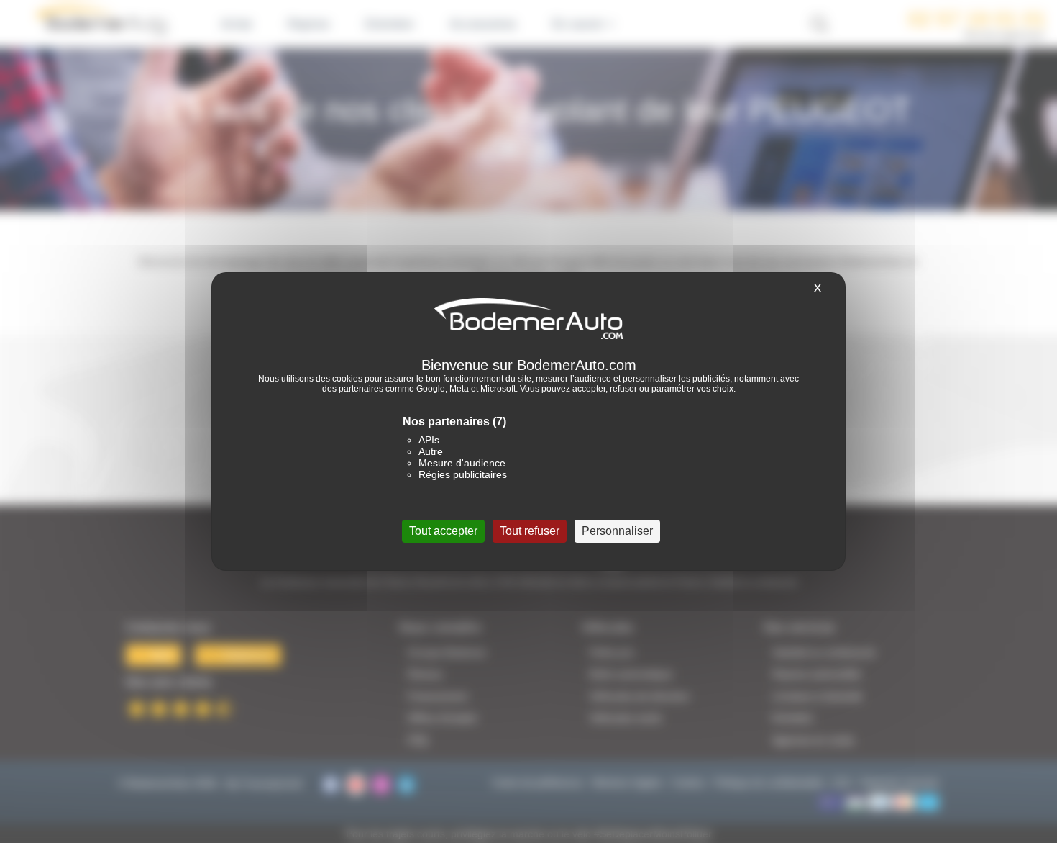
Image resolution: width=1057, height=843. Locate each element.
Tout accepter (443, 531)
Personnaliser (617, 531)
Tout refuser (529, 531)
